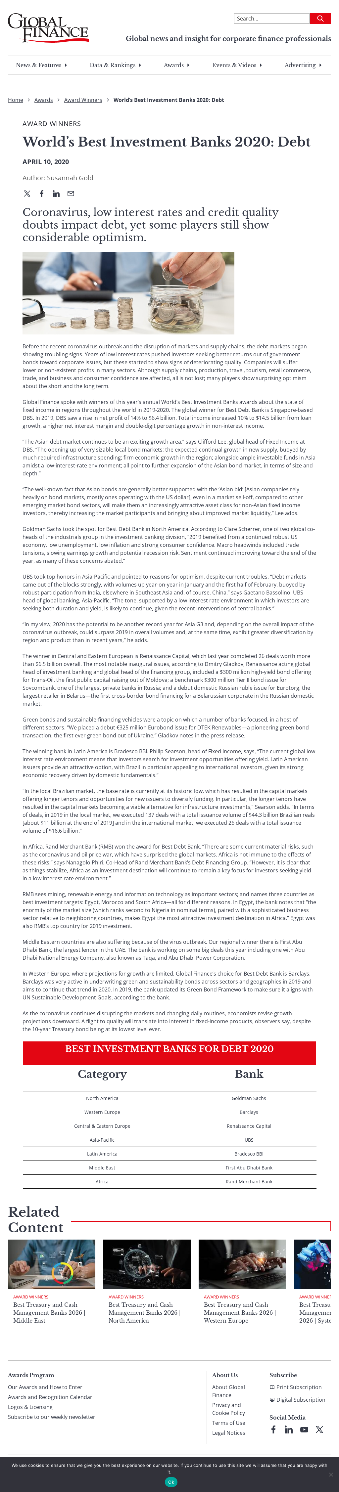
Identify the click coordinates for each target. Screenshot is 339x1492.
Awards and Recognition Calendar (50, 1397)
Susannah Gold (70, 177)
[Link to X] (319, 1429)
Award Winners (83, 100)
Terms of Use (228, 1422)
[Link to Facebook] (273, 1429)
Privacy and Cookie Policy (228, 1409)
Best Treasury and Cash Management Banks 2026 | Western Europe (240, 1312)
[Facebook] (44, 194)
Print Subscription (299, 1387)
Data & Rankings (112, 65)
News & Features (38, 65)
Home (15, 100)
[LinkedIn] (59, 194)
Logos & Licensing (30, 1407)
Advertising (300, 65)
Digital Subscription (300, 1399)
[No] (330, 1474)
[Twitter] (30, 194)
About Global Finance (228, 1391)
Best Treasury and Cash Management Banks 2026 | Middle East (49, 1312)
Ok (171, 1482)
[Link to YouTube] (304, 1429)
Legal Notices (228, 1432)
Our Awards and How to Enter (45, 1387)
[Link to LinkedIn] (289, 1429)
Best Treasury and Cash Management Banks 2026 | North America (145, 1312)
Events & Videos (234, 65)
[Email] (73, 194)
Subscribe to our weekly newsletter (51, 1417)
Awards (174, 65)
